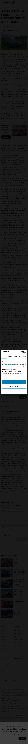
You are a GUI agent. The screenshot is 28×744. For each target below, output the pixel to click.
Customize (13, 386)
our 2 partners (10, 364)
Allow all (14, 382)
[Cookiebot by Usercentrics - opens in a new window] (20, 352)
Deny (14, 391)
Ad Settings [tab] (17, 356)
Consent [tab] (4, 356)
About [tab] (24, 356)
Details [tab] (10, 356)
